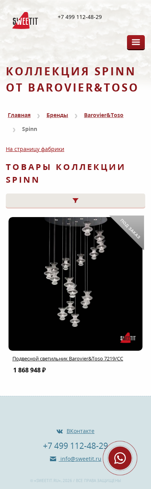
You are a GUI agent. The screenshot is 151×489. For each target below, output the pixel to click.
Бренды (57, 115)
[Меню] (136, 42)
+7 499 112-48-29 (80, 17)
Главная (19, 115)
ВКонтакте (80, 431)
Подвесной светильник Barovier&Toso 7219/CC (67, 358)
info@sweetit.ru (80, 458)
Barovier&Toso (104, 115)
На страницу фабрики (35, 149)
